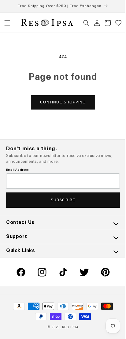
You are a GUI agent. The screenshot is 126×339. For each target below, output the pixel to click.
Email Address (17, 170)
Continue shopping (60, 102)
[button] (7, 23)
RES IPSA (68, 327)
